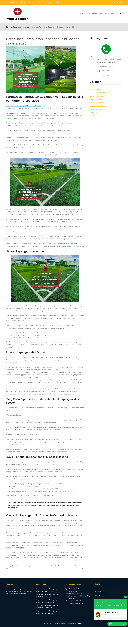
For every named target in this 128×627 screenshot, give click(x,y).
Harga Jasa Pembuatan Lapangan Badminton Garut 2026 (47, 596)
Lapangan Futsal (96, 99)
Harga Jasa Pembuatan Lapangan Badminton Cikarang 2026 (47, 590)
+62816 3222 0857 (73, 589)
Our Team (98, 595)
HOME (80, 14)
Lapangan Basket (96, 96)
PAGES (94, 14)
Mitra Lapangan (61, 623)
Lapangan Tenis (95, 109)
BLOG (87, 14)
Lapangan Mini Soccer (98, 102)
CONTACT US (104, 14)
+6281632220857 (106, 71)
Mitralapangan (11, 113)
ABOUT (113, 14)
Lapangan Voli (95, 112)
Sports (92, 116)
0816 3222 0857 (106, 66)
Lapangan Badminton (98, 93)
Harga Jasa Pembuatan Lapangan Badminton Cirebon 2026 (47, 606)
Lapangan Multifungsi (98, 106)
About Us (98, 589)
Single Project (100, 592)
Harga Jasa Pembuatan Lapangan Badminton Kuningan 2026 (47, 601)
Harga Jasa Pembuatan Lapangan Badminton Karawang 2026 (47, 612)
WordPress (79, 623)
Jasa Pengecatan (96, 89)
